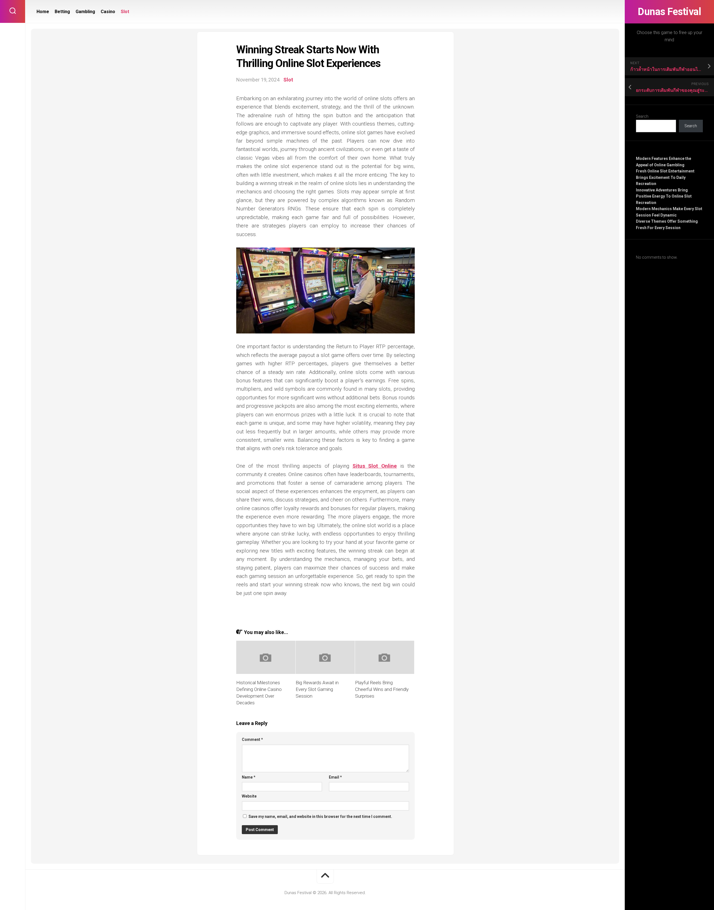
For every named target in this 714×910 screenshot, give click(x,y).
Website (249, 796)
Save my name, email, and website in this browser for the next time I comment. (320, 816)
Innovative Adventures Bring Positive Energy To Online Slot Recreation (664, 196)
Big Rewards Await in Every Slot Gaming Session (317, 689)
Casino (108, 11)
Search (642, 116)
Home (43, 11)
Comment (252, 739)
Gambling (85, 11)
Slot (125, 11)
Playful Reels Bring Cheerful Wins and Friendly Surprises (382, 689)
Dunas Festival (669, 12)
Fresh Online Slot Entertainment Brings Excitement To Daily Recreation (665, 177)
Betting (62, 11)
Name (248, 777)
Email (335, 777)
